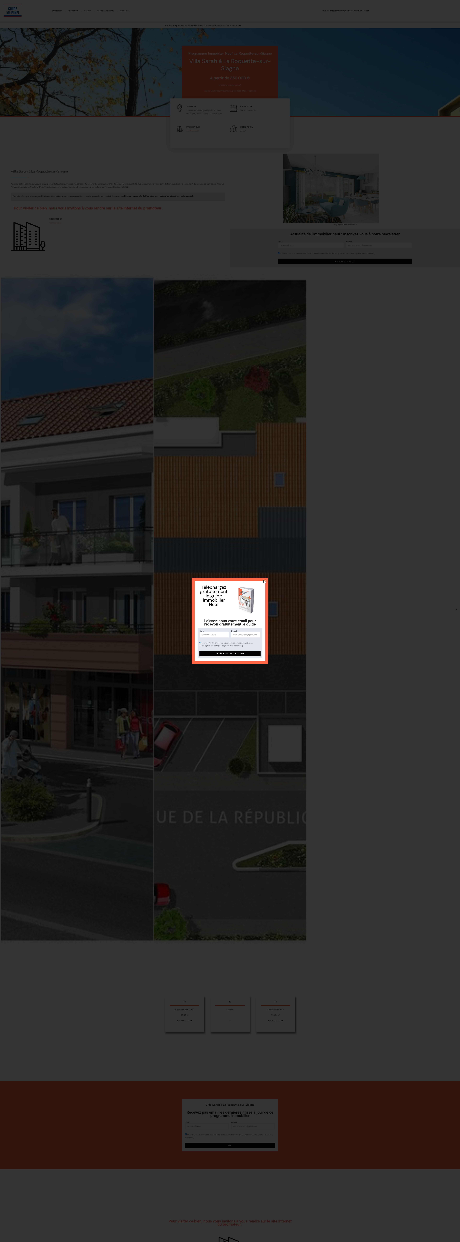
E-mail (234, 631)
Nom (201, 631)
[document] (230, 621)
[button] (265, 581)
